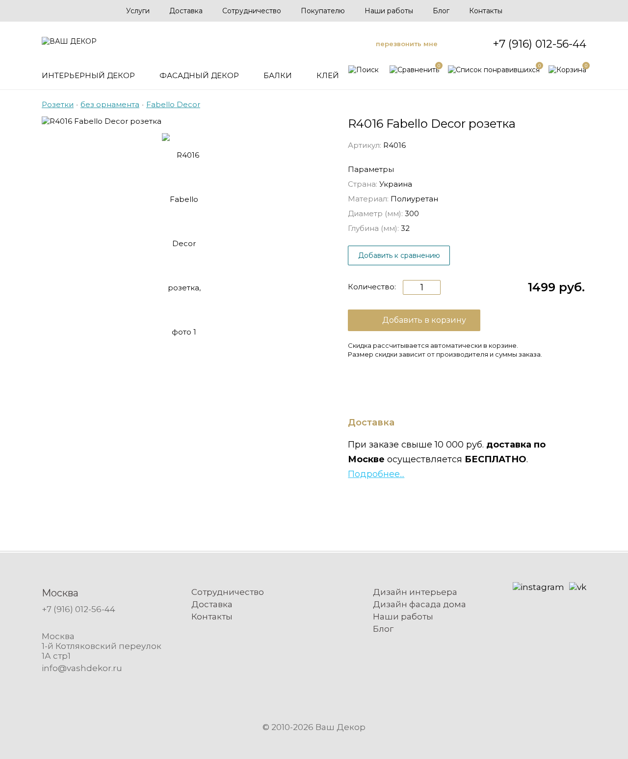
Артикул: (364, 145)
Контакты (485, 10)
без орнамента (109, 104)
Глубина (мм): (373, 228)
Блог (441, 10)
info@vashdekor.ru (82, 668)
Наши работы (389, 10)
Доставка (186, 10)
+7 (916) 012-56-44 (539, 44)
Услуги (138, 10)
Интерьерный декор (88, 75)
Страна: (362, 184)
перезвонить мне (407, 44)
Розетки (58, 104)
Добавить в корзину (424, 320)
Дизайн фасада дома (419, 604)
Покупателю (323, 10)
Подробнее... (376, 474)
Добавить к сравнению (399, 255)
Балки (277, 75)
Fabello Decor (173, 104)
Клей (327, 75)
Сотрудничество (251, 10)
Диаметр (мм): (375, 213)
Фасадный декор (199, 75)
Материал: (368, 198)
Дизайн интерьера (415, 592)
